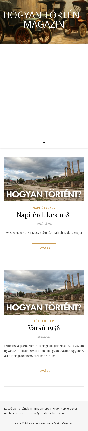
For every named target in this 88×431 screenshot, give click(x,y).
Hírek (56, 408)
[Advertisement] (44, 90)
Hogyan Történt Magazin (44, 19)
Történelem (44, 321)
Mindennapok (42, 408)
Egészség (19, 413)
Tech (44, 413)
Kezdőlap (10, 408)
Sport (62, 413)
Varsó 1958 (44, 327)
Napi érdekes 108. (44, 214)
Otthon (53, 413)
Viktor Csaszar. (63, 423)
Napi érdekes (44, 208)
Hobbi (7, 413)
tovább (44, 247)
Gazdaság (33, 413)
